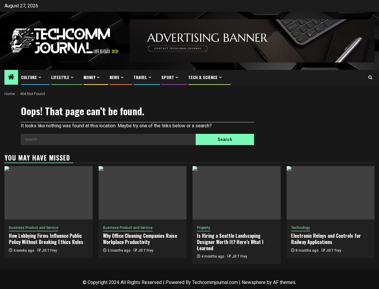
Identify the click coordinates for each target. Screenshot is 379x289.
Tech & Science (203, 77)
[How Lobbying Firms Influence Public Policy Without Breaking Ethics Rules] (48, 192)
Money (89, 77)
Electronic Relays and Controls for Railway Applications (326, 238)
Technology (300, 228)
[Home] (11, 77)
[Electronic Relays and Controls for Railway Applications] (331, 192)
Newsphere (254, 282)
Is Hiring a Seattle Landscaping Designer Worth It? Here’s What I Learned (230, 242)
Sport (167, 77)
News (114, 77)
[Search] (370, 77)
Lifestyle (60, 77)
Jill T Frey (49, 250)
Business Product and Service (33, 228)
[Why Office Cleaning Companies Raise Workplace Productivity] (143, 192)
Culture (29, 77)
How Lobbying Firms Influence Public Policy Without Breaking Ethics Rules (46, 238)
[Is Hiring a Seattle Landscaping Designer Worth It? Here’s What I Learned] (236, 192)
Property (203, 228)
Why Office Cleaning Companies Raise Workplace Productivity (140, 238)
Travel (140, 77)
